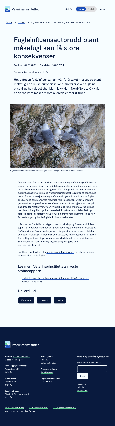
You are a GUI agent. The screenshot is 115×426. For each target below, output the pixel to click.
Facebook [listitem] (26, 300)
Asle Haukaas (47, 372)
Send (82, 375)
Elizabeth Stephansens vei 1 (17, 394)
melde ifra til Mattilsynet (60, 252)
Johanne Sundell (48, 363)
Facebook (81, 384)
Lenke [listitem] (60, 300)
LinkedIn (80, 387)
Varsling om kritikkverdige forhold (20, 411)
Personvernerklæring (14, 407)
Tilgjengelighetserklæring (64, 407)
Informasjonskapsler (38, 407)
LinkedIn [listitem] (44, 300)
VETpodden (82, 390)
